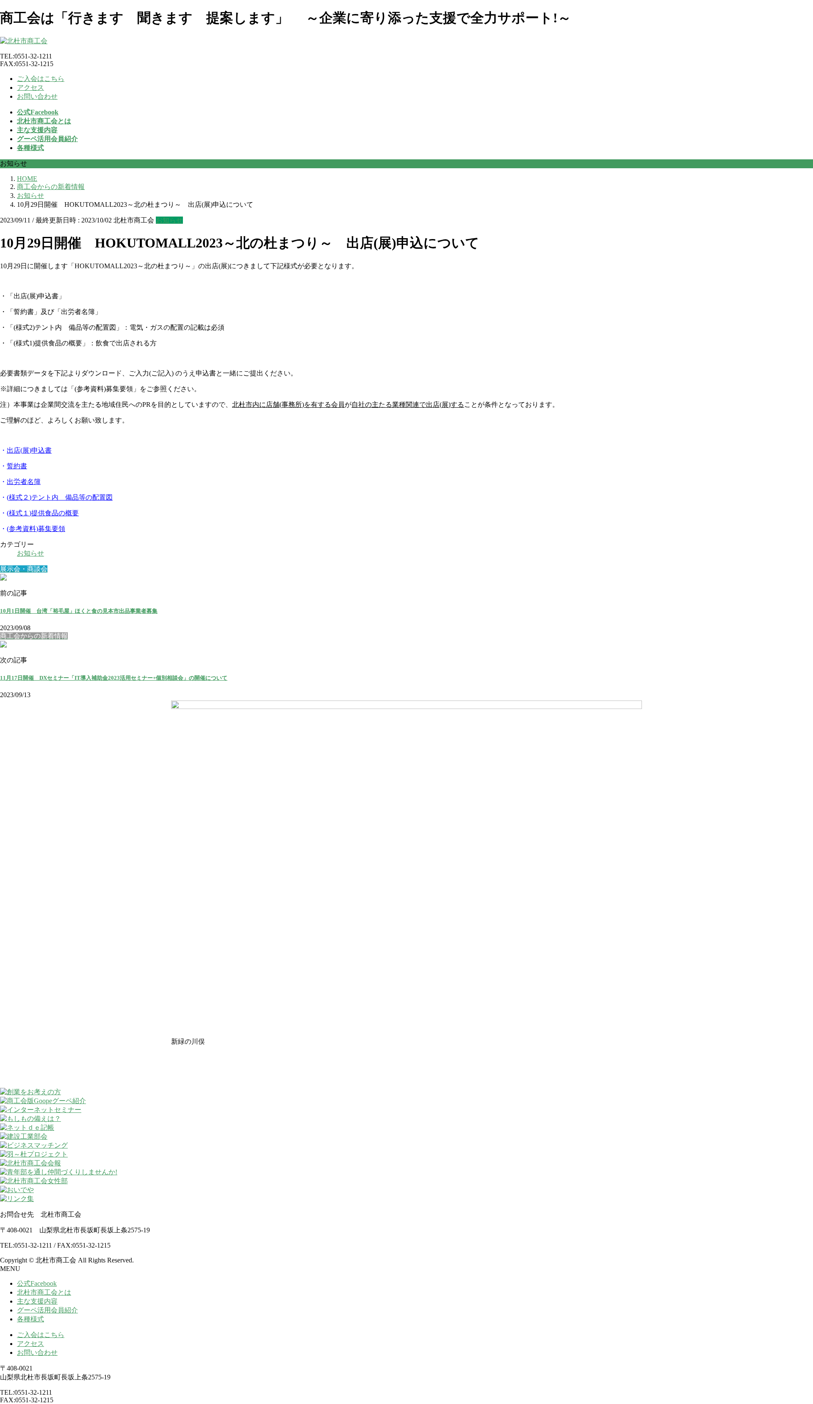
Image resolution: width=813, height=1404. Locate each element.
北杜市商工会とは (44, 1292)
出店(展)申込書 (29, 450)
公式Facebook (37, 1283)
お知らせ (169, 220)
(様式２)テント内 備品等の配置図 (60, 497)
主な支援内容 (37, 1301)
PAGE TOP (788, 1353)
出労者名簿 (24, 481)
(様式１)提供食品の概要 (43, 513)
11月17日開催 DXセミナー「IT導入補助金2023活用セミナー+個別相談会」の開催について (113, 678)
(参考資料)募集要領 (36, 528)
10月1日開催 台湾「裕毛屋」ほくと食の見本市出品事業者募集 (79, 611)
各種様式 (30, 1319)
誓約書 (17, 466)
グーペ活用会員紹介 (47, 1310)
